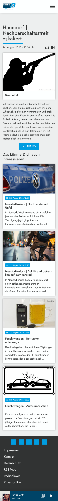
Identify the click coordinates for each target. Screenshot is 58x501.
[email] (44, 442)
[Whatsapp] (29, 442)
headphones (47, 47)
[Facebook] (13, 442)
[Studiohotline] (36, 442)
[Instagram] (21, 442)
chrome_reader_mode (53, 47)
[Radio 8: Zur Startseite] (25, 6)
